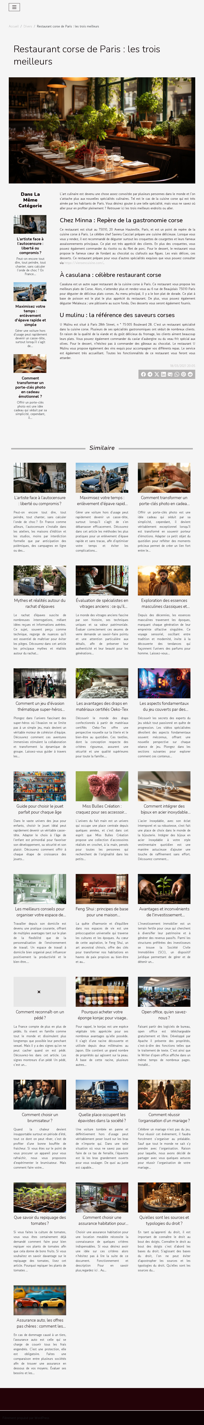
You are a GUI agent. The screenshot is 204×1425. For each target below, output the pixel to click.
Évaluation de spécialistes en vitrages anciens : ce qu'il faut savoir (102, 606)
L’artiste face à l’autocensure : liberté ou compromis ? (30, 246)
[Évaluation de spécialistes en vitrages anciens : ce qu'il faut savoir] (102, 580)
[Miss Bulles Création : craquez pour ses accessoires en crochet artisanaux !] (102, 785)
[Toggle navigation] (14, 7)
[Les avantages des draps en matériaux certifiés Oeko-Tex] (102, 682)
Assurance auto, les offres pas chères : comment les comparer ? (40, 1326)
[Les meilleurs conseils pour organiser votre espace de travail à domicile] (40, 888)
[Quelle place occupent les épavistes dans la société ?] (102, 1094)
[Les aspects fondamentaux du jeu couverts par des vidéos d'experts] (164, 682)
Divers (28, 26)
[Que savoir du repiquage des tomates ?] (40, 1197)
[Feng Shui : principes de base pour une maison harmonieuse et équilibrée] (102, 888)
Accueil (14, 26)
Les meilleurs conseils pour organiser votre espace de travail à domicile (40, 915)
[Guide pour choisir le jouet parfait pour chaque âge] (40, 785)
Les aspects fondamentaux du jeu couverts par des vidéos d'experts (164, 709)
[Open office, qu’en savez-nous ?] (164, 991)
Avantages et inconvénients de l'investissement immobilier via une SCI (164, 915)
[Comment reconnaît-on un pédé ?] (40, 991)
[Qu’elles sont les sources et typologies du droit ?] (164, 1197)
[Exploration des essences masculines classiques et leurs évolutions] (164, 580)
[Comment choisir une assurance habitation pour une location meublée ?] (102, 1197)
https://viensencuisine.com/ (84, 262)
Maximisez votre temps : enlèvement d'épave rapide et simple (30, 315)
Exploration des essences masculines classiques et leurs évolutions (164, 606)
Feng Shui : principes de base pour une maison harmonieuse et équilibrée (102, 915)
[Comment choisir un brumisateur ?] (40, 1094)
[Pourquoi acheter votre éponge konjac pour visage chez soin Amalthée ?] (102, 991)
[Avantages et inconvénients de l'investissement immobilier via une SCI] (164, 888)
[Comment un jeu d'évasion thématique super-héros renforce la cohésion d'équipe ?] (40, 682)
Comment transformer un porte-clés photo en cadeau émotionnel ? (30, 387)
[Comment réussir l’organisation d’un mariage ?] (164, 1094)
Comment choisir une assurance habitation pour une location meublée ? (102, 1223)
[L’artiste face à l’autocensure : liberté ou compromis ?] (30, 224)
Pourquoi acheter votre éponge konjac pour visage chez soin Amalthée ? (102, 1018)
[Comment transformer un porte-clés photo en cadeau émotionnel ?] (30, 363)
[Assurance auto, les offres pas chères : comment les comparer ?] (40, 1299)
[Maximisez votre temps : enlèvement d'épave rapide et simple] (30, 291)
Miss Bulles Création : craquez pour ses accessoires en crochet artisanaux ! (102, 812)
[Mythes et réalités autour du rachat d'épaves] (40, 580)
